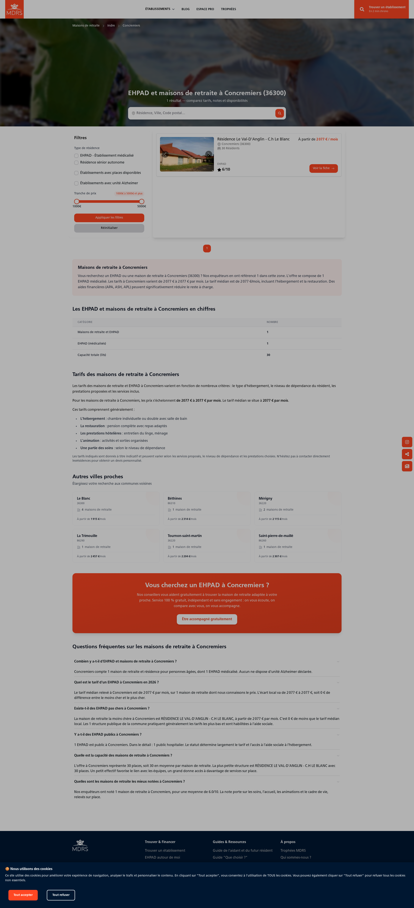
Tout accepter (23, 895)
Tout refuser (60, 895)
